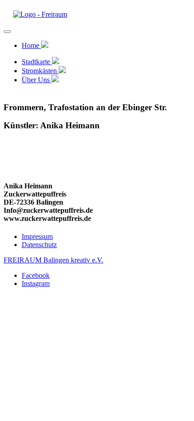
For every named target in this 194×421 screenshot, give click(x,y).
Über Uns (36, 80)
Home (31, 45)
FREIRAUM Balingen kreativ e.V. (53, 260)
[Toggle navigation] (7, 31)
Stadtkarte (37, 61)
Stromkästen (40, 71)
